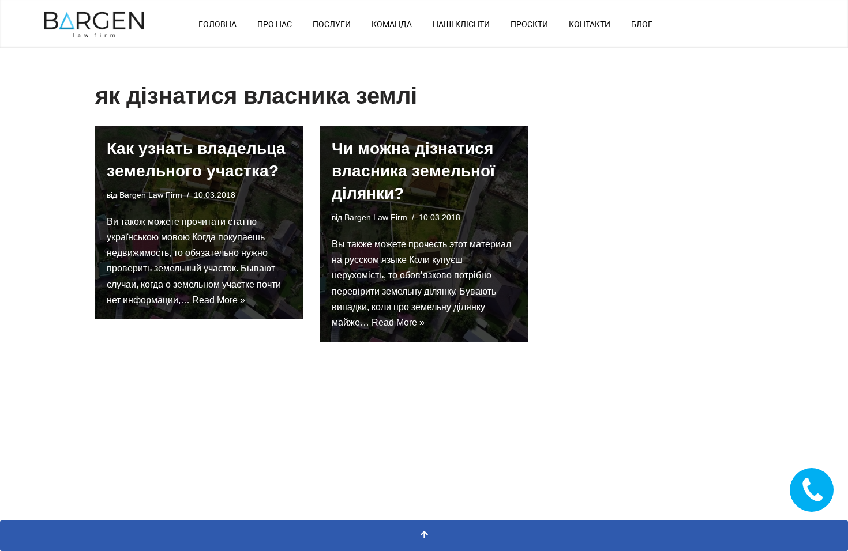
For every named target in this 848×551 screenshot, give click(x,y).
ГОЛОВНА (217, 24)
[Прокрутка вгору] (424, 535)
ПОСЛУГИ (332, 24)
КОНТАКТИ (589, 24)
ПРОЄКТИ (529, 24)
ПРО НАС (274, 24)
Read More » (218, 300)
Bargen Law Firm (150, 194)
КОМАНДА (392, 24)
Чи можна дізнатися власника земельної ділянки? (413, 170)
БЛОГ (641, 24)
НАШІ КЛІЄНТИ (461, 24)
